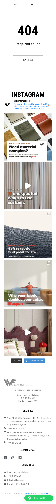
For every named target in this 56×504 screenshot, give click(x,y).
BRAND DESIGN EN (32, 493)
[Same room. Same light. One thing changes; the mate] (28, 332)
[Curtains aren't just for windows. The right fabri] (28, 185)
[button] (31, 5)
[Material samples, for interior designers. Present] (28, 137)
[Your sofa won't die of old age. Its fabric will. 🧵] (28, 283)
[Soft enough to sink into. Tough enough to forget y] (28, 234)
